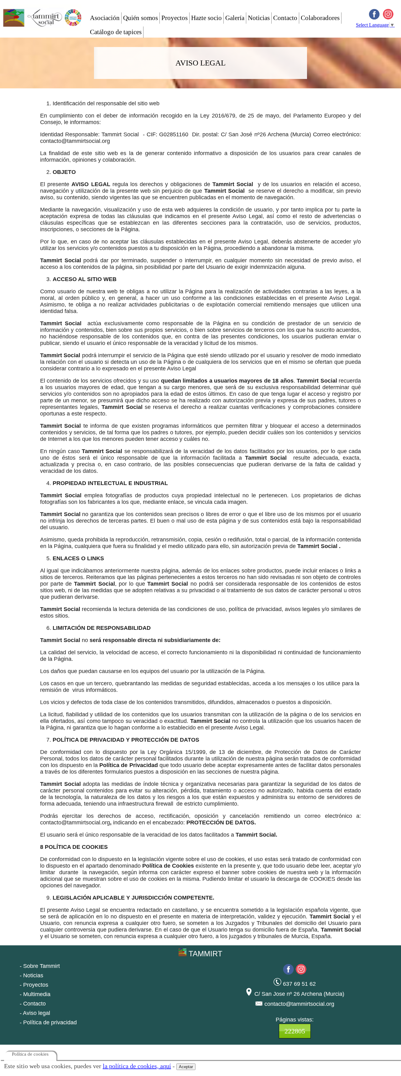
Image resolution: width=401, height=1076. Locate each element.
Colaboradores (320, 18)
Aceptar (186, 1066)
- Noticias (31, 975)
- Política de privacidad (48, 1022)
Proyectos (174, 18)
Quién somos (140, 18)
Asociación (105, 18)
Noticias (259, 18)
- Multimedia (35, 994)
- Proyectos (34, 985)
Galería (234, 18)
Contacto (285, 18)
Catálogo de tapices (116, 32)
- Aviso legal (35, 1013)
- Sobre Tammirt (40, 966)
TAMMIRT (204, 953)
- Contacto (33, 1003)
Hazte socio (206, 18)
